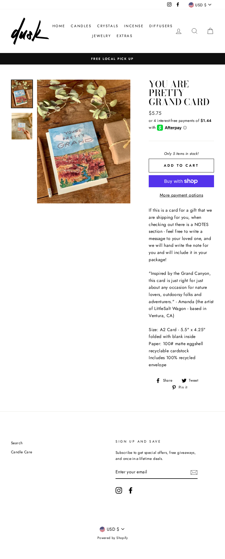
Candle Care (21, 452)
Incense (134, 26)
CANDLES (81, 26)
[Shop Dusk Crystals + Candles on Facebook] (130, 490)
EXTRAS (125, 35)
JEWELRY (101, 35)
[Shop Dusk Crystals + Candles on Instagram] (119, 490)
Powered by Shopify (112, 537)
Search (16, 443)
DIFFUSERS (161, 26)
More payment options (181, 195)
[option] (112, 59)
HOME (58, 26)
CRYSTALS (108, 26)
